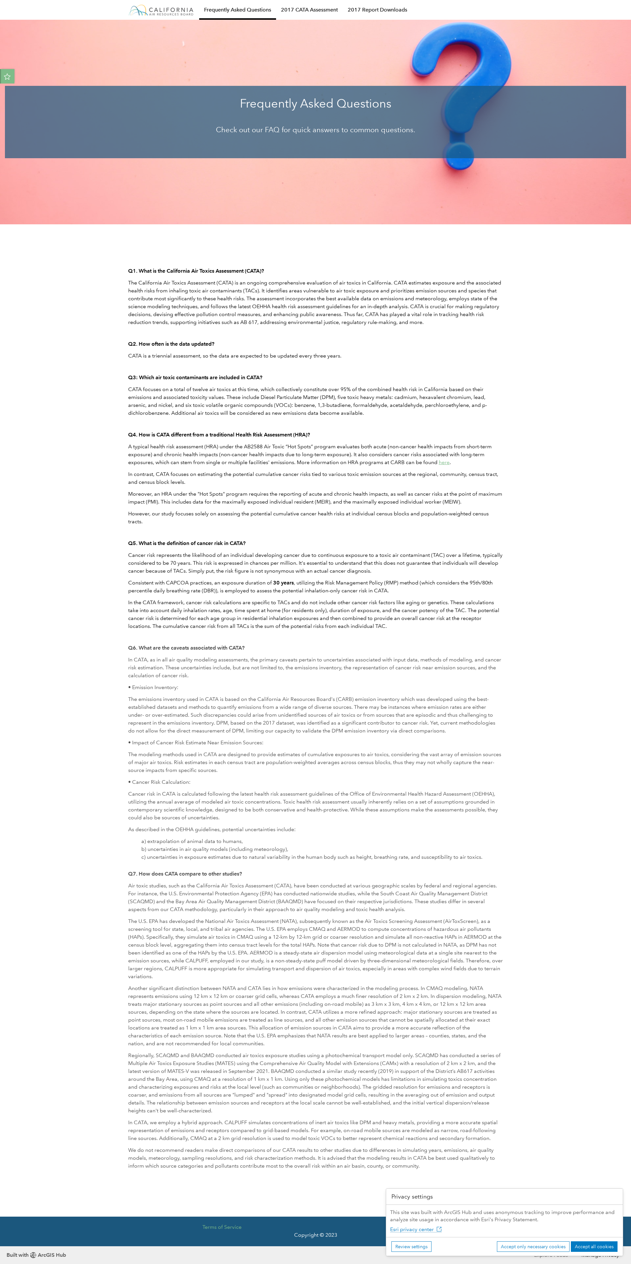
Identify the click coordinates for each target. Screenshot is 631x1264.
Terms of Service (222, 1227)
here (444, 462)
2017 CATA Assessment (309, 10)
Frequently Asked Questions (237, 10)
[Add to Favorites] (7, 76)
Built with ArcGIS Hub (36, 1255)
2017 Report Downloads (377, 10)
